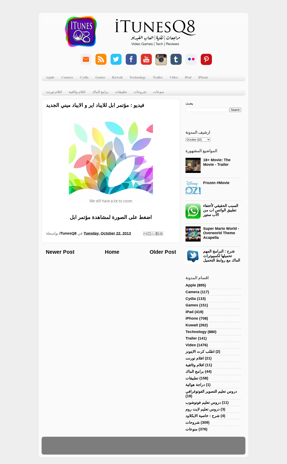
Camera (67, 77)
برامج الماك (100, 91)
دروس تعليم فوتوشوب (203, 402)
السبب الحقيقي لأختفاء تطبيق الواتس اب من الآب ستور (220, 210)
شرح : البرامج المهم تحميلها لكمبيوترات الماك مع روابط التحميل (221, 255)
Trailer (158, 77)
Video (174, 77)
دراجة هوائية (195, 385)
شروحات (140, 91)
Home (112, 252)
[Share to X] (153, 233)
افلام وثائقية (77, 91)
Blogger (164, 448)
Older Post (163, 252)
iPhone (203, 77)
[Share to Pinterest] (161, 233)
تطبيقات (121, 91)
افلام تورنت (54, 91)
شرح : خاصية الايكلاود (203, 416)
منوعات (158, 91)
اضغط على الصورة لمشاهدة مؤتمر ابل (111, 217)
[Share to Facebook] (157, 233)
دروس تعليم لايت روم (203, 409)
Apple (50, 77)
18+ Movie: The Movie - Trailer (216, 162)
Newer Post (60, 252)
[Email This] (145, 233)
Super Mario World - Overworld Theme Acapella (221, 233)
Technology (137, 77)
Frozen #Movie (216, 183)
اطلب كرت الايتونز (200, 351)
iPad (188, 77)
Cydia (84, 77)
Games (100, 77)
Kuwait (117, 77)
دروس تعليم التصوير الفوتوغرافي (211, 391)
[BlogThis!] (149, 233)
